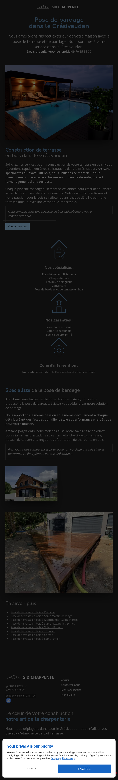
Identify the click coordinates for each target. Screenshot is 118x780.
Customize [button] (32, 769)
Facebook (67, 758)
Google (55, 758)
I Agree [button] (84, 768)
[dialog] (59, 758)
